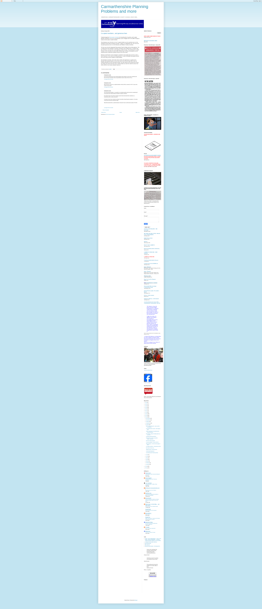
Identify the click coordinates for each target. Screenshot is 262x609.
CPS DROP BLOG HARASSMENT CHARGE (152, 155)
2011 (146, 467)
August (147, 424)
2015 (146, 413)
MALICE (145, 241)
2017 (146, 410)
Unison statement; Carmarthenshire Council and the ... (152, 432)
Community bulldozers (150, 451)
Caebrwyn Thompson (147, 373)
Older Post (138, 112)
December (148, 418)
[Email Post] (113, 69)
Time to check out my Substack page (151, 506)
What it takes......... (148, 514)
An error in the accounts (150, 440)
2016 (146, 412)
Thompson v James (147, 275)
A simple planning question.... (151, 436)
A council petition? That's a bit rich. (152, 442)
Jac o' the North (148, 483)
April (147, 459)
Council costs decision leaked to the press (151, 260)
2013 (146, 416)
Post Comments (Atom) (110, 114)
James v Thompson (147, 266)
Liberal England (148, 478)
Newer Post (103, 112)
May (147, 457)
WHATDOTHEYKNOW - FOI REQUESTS (152, 546)
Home (121, 112)
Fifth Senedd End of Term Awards (150, 510)
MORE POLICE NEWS (148, 238)
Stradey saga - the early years (151, 449)
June (147, 456)
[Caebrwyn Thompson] (148, 381)
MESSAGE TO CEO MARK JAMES (150, 40)
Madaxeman (147, 531)
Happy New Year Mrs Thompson (150, 279)
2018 (146, 408)
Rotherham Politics (149, 522)
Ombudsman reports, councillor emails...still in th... (152, 438)
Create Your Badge (147, 382)
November (148, 419)
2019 (146, 407)
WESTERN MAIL (148, 543)
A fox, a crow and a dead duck (150, 528)
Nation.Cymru (148, 473)
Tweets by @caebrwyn (148, 370)
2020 (146, 405)
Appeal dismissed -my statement (151, 282)
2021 (146, 404)
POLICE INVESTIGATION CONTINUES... (152, 248)
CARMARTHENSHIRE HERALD (151, 542)
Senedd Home (148, 509)
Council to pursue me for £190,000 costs (151, 263)
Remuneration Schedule (114, 37)
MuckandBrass (148, 513)
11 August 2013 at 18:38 (108, 107)
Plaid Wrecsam (148, 493)
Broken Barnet (148, 498)
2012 (146, 466)
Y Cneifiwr (147, 527)
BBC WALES (147, 544)
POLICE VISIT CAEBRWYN (149, 245)
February (148, 462)
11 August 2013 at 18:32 (108, 87)
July (147, 454)
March (147, 461)
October (147, 421)
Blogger (136, 600)
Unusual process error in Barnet (150, 490)
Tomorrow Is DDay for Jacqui (150, 532)
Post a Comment (106, 110)
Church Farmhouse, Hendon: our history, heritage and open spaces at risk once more (152, 500)
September (148, 423)
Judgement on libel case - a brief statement (151, 298)
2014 (146, 415)
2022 (146, 402)
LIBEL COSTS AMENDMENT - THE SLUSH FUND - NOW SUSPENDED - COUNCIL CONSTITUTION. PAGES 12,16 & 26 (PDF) (153, 539)
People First (147, 517)
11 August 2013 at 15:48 (108, 79)
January (147, 464)
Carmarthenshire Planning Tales (152, 452)
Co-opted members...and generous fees (114, 33)
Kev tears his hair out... (150, 447)
